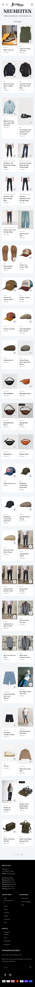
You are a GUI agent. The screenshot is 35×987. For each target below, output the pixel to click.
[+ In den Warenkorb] (14, 42)
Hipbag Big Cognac (25, 393)
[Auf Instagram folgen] (10, 975)
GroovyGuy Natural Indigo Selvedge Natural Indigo (25, 165)
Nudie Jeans (22, 231)
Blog (22, 905)
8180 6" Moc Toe (8, 50)
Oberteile (6, 912)
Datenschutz (7, 941)
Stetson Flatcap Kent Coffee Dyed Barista (24, 362)
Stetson (21, 262)
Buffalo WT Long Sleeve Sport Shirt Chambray (9, 123)
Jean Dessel (6, 391)
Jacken (5, 906)
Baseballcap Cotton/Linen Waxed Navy (7, 519)
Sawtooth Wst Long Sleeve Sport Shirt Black (25, 86)
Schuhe (6, 916)
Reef (5, 263)
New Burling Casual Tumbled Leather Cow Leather (25, 132)
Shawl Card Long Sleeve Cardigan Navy (9, 86)
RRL (20, 46)
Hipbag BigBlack (9, 393)
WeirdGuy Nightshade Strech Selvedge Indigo (24, 198)
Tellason (21, 551)
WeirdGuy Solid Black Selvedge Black (8, 198)
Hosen (5, 909)
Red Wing (6, 47)
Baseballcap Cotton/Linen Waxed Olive (23, 485)
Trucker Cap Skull (9, 329)
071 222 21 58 (11, 873)
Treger (20, 618)
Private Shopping (26, 901)
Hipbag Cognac (24, 454)
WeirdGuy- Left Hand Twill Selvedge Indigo (10, 165)
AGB (5, 937)
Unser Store (24, 898)
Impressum (7, 944)
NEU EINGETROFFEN (8, 900)
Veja (4, 763)
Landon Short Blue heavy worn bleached (9, 696)
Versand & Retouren (7, 933)
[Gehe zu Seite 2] (22, 855)
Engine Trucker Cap (9, 483)
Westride (5, 805)
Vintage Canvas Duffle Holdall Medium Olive (24, 806)
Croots (20, 801)
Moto (5, 922)
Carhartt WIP (6, 691)
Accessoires (7, 919)
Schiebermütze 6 (8, 360)
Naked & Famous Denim (9, 160)
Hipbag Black (8, 454)
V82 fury (6, 766)
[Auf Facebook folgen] (5, 975)
